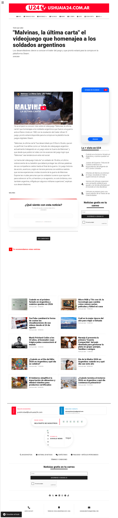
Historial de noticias (45, 455)
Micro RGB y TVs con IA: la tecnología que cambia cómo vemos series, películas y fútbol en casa (91, 303)
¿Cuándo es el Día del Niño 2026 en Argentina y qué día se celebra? (42, 361)
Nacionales (42, 16)
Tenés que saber (18, 28)
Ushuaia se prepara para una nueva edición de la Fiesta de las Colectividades (98, 193)
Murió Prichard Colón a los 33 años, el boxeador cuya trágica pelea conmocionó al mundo (42, 341)
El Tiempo (71, 16)
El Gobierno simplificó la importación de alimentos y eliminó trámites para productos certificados (42, 381)
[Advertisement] (43, 74)
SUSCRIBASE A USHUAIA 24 (95, 216)
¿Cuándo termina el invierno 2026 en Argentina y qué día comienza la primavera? (91, 380)
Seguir (68, 438)
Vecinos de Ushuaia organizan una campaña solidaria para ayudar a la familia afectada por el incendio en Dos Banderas (98, 184)
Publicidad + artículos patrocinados (85, 455)
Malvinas (12, 193)
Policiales (54, 16)
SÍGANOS (95, 139)
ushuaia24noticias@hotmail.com (89, 511)
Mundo (63, 16)
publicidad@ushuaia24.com (29, 412)
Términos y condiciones (59, 459)
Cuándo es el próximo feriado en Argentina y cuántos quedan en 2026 (41, 301)
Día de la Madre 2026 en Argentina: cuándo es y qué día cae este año (91, 361)
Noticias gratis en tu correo (95, 204)
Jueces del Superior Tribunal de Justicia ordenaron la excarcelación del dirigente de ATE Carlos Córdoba (97, 165)
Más (99, 16)
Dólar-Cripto (90, 16)
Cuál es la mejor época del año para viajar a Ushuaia (90, 319)
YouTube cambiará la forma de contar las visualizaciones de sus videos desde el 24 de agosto (42, 323)
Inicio (19, 16)
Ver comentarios (43, 238)
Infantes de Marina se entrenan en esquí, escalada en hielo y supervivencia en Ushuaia (97, 175)
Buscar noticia (27, 455)
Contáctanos (62, 455)
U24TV (80, 16)
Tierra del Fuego (30, 16)
